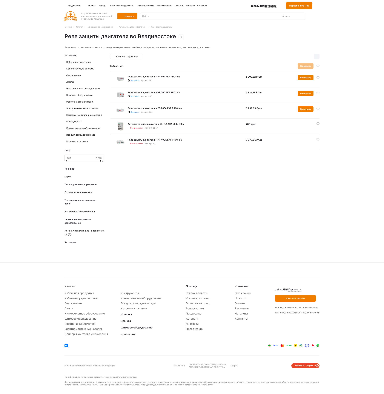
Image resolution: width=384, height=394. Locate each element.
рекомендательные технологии (122, 377)
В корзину (305, 77)
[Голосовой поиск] (295, 16)
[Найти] (301, 16)
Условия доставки (198, 298)
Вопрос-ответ (195, 308)
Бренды (126, 320)
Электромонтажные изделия (82, 108)
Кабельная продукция (78, 62)
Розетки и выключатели (79, 101)
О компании (243, 293)
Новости (240, 298)
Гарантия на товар (198, 303)
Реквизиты (242, 308)
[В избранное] (317, 65)
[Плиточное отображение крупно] (298, 56)
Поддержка (193, 313)
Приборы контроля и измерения (84, 114)
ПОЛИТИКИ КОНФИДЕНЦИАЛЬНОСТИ (207, 364)
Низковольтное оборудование (83, 88)
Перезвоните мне (299, 5)
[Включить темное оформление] (318, 5)
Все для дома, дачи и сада (80, 134)
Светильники (73, 75)
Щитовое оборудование (79, 95)
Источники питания (77, 141)
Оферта (233, 365)
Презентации (194, 328)
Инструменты (73, 121)
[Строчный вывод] (310, 56)
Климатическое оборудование (83, 128)
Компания (241, 286)
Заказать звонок (295, 298)
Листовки (192, 323)
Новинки (126, 314)
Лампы (70, 81)
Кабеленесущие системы (80, 68)
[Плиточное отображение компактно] (304, 56)
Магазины (241, 313)
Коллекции (128, 334)
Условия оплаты (196, 293)
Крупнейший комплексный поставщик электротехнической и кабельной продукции (96, 16)
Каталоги (192, 318)
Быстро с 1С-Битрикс (303, 365)
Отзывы (240, 303)
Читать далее (207, 384)
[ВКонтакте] (67, 346)
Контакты (241, 318)
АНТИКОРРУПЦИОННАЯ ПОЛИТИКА (207, 367)
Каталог (70, 286)
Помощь (191, 286)
